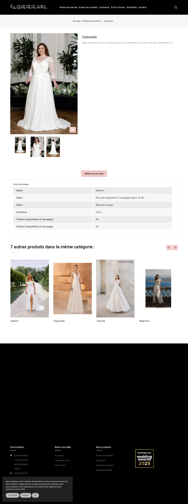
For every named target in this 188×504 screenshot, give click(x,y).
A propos (59, 455)
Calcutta (101, 321)
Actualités (132, 7)
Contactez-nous (62, 460)
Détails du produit (94, 173)
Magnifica (145, 321)
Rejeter (25, 495)
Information (17, 447)
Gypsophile (59, 321)
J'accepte (12, 495)
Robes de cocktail (88, 7)
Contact (142, 7)
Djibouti (15, 321)
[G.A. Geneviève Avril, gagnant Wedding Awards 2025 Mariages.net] (144, 458)
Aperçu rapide (15, 326)
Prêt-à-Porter (118, 7)
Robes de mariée (69, 7)
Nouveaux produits (105, 465)
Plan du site (60, 465)
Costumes (104, 7)
